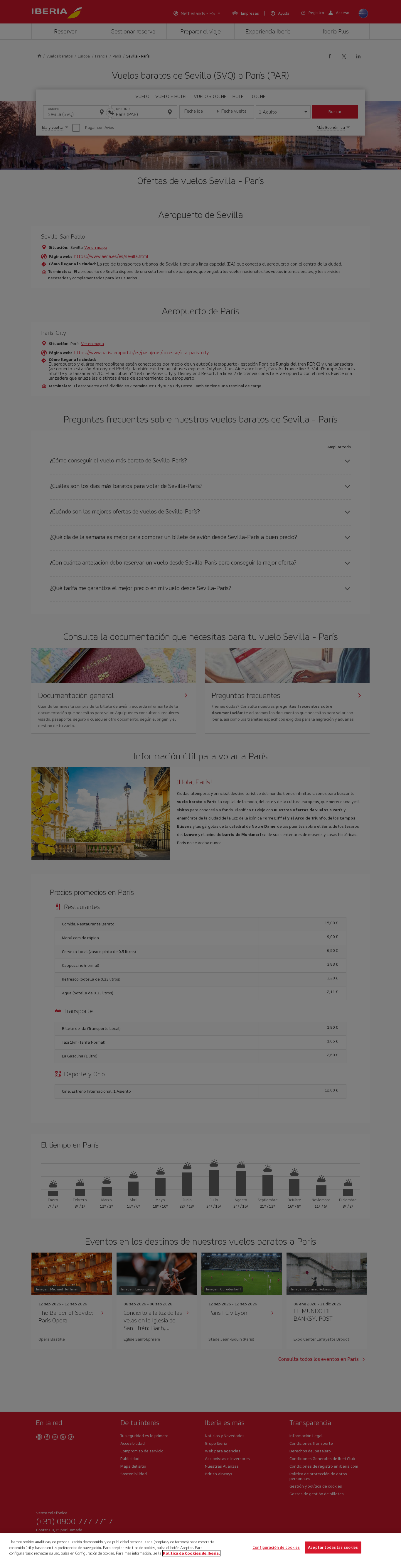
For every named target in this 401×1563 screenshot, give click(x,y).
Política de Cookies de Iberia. (191, 1553)
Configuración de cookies (276, 1547)
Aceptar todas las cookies (333, 1547)
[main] (200, 1548)
